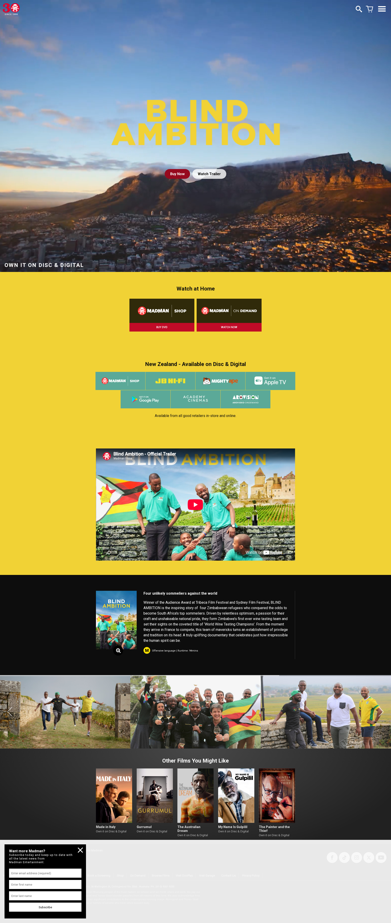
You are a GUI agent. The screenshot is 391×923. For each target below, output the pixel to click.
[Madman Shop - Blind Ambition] (161, 311)
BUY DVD (161, 327)
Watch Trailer (209, 174)
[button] (10, 712)
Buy (177, 174)
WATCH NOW (229, 327)
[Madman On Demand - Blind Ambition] (229, 311)
